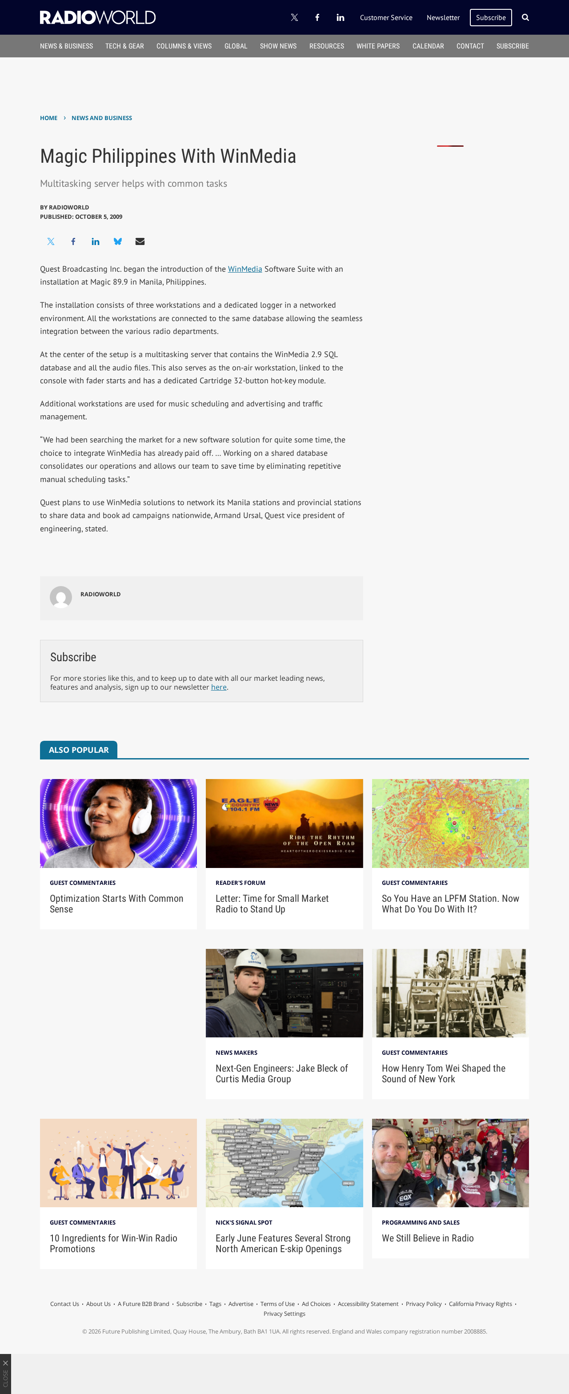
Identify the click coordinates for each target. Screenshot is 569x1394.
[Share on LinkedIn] (95, 241)
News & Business (66, 46)
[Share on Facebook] (73, 241)
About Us (98, 1304)
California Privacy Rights (480, 1304)
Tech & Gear (124, 46)
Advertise (240, 1304)
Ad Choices (316, 1304)
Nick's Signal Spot (244, 1222)
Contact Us (64, 1304)
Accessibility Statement (368, 1304)
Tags (215, 1304)
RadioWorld (69, 207)
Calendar (428, 46)
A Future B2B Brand (143, 1304)
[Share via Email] (140, 241)
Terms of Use (277, 1304)
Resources (326, 46)
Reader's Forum (240, 883)
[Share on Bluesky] (118, 241)
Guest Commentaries (83, 883)
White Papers (378, 46)
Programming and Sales (421, 1222)
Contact (470, 46)
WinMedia (245, 269)
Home (48, 118)
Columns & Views (184, 46)
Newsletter (443, 17)
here (219, 687)
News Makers (236, 1053)
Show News (278, 46)
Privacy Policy (424, 1304)
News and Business (102, 118)
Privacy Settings (284, 1314)
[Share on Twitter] (51, 241)
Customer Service (386, 17)
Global (236, 46)
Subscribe (491, 17)
